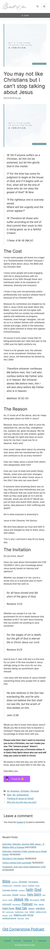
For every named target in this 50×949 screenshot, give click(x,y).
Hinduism (23, 895)
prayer (41, 904)
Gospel (15, 895)
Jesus (18, 899)
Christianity (33, 882)
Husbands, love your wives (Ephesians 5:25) (24, 867)
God (37, 889)
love (42, 899)
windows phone (9, 918)
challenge (14, 882)
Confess (31, 885)
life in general (34, 900)
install (10, 900)
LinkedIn (7, 940)
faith (9, 795)
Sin (3, 912)
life (13, 795)
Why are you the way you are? (21, 802)
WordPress (20, 918)
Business (15, 791)
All (8, 791)
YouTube (17, 940)
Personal (34, 791)
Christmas (17, 885)
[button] (37, 6)
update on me (41, 912)
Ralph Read (8, 908)
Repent (31, 908)
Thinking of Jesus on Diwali (20, 798)
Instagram (42, 940)
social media (10, 912)
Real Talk (21, 908)
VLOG (10, 915)
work (27, 918)
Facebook (22, 890)
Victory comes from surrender (16, 862)
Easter (37, 885)
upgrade (5, 915)
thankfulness (19, 912)
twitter (31, 912)
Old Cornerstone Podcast (23, 929)
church (24, 885)
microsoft (6, 904)
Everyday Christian (10, 890)
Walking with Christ (23, 915)
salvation (40, 908)
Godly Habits (6, 895)
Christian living (7, 885)
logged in (21, 822)
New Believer (16, 904)
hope (43, 895)
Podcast (27, 904)
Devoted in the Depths (13, 858)
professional (23, 795)
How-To (4, 900)
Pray (36, 904)
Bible (6, 881)
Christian (25, 791)
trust (26, 912)
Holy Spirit (34, 894)
